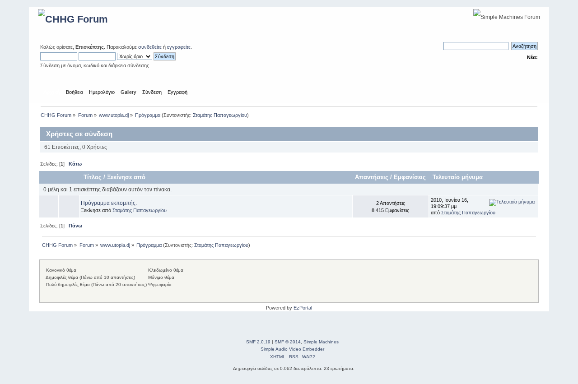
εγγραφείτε (179, 47)
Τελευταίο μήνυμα (459, 177)
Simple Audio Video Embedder (292, 349)
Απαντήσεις (371, 177)
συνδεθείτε (150, 47)
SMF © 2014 (288, 341)
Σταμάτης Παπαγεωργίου (220, 115)
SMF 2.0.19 (258, 341)
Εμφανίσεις (410, 177)
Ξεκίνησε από (126, 177)
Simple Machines (321, 341)
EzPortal (303, 307)
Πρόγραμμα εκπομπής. (109, 203)
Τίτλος (93, 177)
